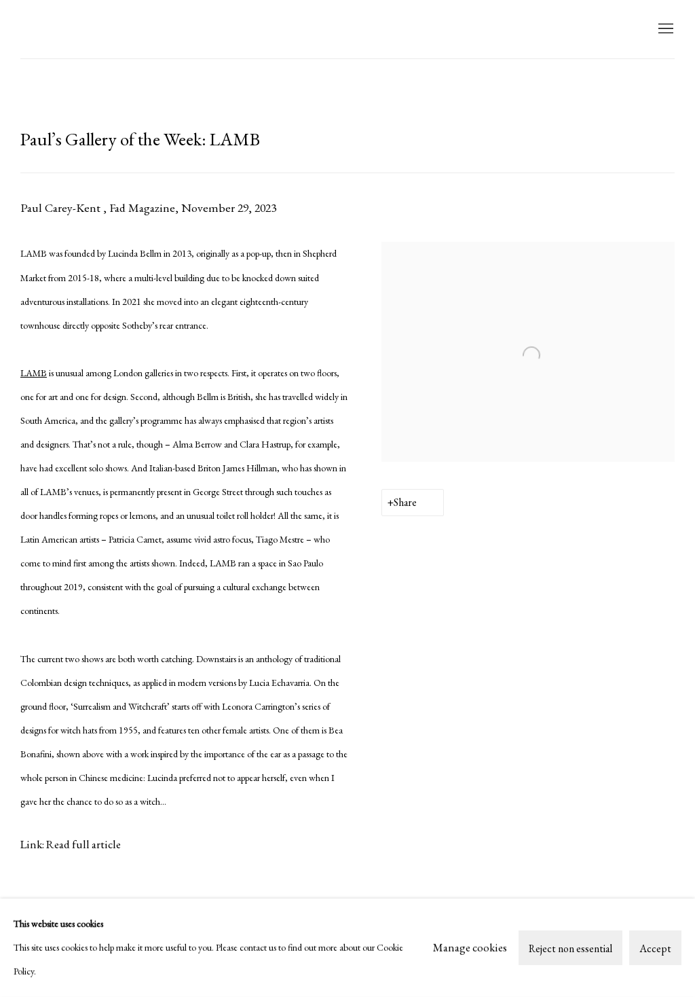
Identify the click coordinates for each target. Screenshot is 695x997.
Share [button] (405, 502)
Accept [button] (655, 948)
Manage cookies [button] (470, 947)
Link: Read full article (70, 844)
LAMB (47, 29)
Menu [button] (664, 29)
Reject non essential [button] (570, 948)
